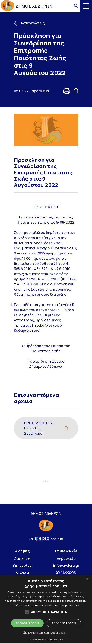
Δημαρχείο (66, 558)
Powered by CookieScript (46, 639)
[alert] (46, 609)
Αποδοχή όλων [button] (27, 623)
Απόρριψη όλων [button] (64, 623)
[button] (46, 633)
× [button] (87, 579)
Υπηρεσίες (22, 565)
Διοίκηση (22, 558)
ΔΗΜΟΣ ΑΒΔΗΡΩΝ (34, 6)
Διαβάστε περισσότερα (64, 605)
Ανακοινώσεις (33, 23)
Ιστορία (22, 572)
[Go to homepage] (7, 6)
